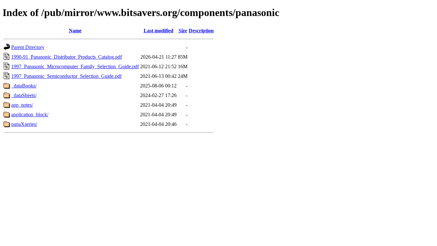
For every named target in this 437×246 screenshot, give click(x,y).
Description (201, 30)
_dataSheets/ (23, 95)
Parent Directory (27, 47)
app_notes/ (22, 105)
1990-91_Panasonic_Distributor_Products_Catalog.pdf (66, 57)
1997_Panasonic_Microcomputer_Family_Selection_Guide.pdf (75, 66)
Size (183, 30)
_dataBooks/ (23, 85)
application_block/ (29, 114)
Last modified (158, 30)
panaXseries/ (24, 124)
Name (75, 30)
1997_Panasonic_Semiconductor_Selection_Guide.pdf (66, 76)
